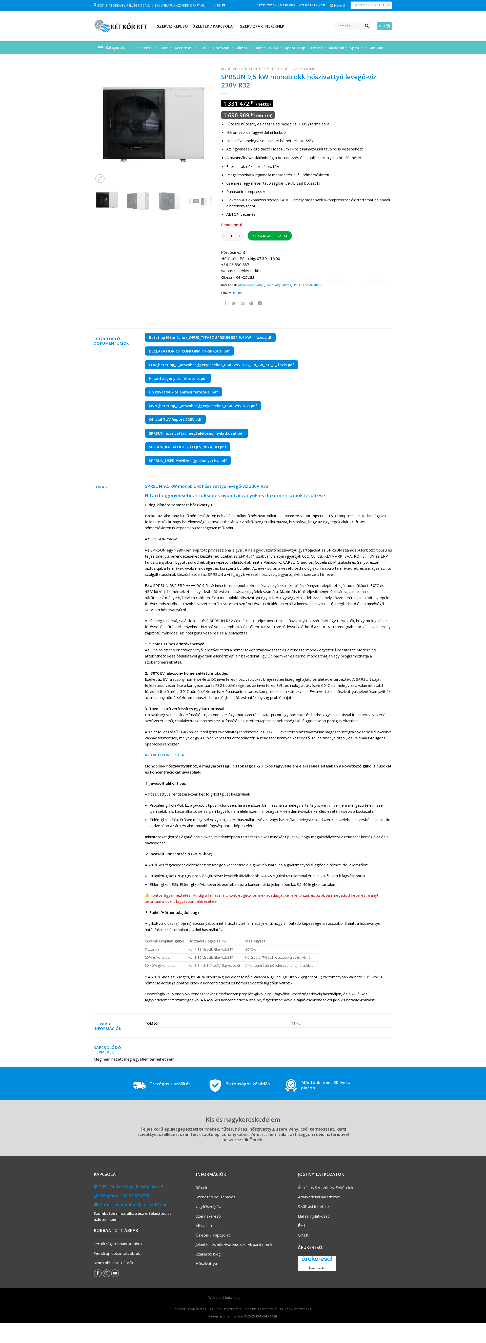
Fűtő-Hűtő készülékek (260, 69)
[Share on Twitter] (234, 303)
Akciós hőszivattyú (251, 285)
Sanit (258, 47)
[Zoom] (100, 178)
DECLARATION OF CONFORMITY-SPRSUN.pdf (189, 351)
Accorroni (183, 47)
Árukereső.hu (317, 1268)
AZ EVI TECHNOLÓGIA (164, 754)
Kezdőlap (229, 69)
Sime (164, 47)
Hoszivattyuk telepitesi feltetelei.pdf (183, 391)
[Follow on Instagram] (218, 5)
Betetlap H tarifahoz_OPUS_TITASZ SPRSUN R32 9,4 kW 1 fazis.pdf (210, 337)
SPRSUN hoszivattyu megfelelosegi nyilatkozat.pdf (196, 433)
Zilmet (241, 47)
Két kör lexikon (312, 5)
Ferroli (148, 47)
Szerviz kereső (172, 26)
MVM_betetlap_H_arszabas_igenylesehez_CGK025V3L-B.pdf (203, 405)
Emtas (317, 47)
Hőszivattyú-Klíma (299, 69)
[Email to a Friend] (243, 303)
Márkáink (287, 5)
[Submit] (367, 26)
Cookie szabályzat (190, 1309)
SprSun (356, 47)
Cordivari (221, 47)
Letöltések (266, 5)
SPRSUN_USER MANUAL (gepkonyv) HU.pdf (188, 460)
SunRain (376, 47)
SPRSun (237, 293)
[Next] (204, 125)
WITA (273, 47)
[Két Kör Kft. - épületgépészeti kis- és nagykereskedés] (121, 26)
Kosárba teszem (269, 235)
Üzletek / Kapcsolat (213, 26)
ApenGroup (295, 47)
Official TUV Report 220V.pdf (175, 419)
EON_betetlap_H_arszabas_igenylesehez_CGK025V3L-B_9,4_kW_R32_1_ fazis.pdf (221, 364)
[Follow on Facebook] (214, 5)
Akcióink (336, 47)
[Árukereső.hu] (317, 1260)
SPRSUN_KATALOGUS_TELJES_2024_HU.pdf (187, 446)
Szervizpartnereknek (262, 26)
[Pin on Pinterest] (251, 303)
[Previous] (102, 125)
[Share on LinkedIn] (260, 303)
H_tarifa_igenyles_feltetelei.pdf (178, 378)
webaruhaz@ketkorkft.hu (141, 1204)
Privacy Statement (225, 1309)
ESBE (202, 47)
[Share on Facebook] (226, 303)
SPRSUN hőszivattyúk (307, 285)
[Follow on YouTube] (223, 5)
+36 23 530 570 (135, 1196)
